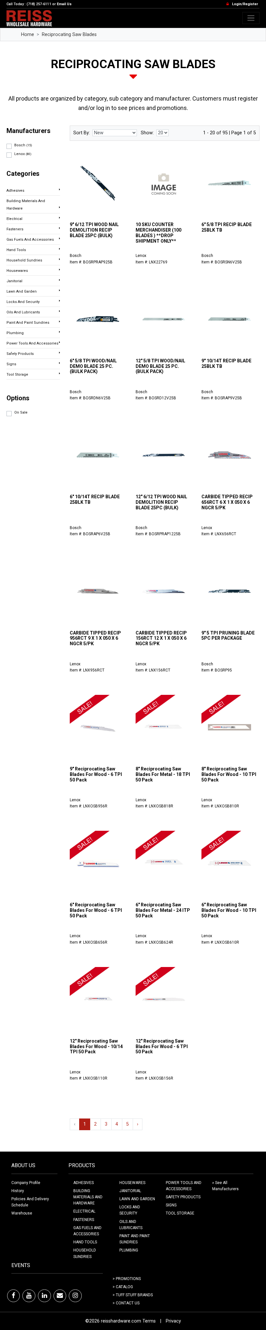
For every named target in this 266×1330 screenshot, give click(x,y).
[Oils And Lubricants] (59, 311)
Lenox (22, 154)
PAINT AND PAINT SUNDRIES (134, 1239)
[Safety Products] (59, 353)
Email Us (64, 4)
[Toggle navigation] (251, 18)
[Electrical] (59, 218)
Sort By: (81, 133)
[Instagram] (75, 1295)
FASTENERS (83, 1219)
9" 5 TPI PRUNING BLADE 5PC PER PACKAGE (228, 635)
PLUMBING (128, 1250)
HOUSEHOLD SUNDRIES (84, 1253)
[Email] (60, 1295)
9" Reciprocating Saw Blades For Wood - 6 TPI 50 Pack (96, 774)
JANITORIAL (130, 1191)
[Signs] (59, 363)
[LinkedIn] (44, 1295)
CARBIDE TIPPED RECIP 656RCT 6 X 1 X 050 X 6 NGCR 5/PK (227, 502)
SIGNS (171, 1205)
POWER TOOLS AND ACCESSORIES (183, 1185)
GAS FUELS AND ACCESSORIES (87, 1231)
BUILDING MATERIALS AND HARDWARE (88, 1197)
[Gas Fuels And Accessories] (59, 238)
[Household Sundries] (59, 259)
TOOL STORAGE (180, 1213)
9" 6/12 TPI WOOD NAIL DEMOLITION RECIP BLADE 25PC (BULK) (94, 230)
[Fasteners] (59, 228)
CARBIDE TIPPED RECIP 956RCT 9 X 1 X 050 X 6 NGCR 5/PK (95, 638)
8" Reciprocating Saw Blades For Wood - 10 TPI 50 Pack (228, 774)
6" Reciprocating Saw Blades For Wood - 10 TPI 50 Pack (228, 910)
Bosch (23, 145)
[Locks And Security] (59, 301)
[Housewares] (59, 269)
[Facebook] (13, 1295)
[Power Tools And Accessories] (59, 342)
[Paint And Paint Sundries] (59, 321)
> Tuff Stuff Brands (133, 1295)
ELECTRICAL (84, 1211)
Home (27, 34)
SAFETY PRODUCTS (183, 1197)
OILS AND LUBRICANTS (130, 1224)
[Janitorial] (59, 280)
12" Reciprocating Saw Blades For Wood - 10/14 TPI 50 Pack (96, 1046)
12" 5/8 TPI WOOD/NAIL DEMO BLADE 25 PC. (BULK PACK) (160, 366)
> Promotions (127, 1278)
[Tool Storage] (59, 373)
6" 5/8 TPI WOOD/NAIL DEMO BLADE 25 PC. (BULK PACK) (93, 366)
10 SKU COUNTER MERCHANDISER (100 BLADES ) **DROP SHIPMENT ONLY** (158, 232)
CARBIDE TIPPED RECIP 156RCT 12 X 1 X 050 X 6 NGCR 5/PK (161, 638)
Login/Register (245, 4)
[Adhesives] (59, 189)
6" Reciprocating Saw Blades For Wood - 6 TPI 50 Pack (96, 910)
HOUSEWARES (132, 1182)
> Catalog (123, 1287)
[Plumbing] (59, 332)
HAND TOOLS (85, 1242)
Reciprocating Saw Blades (69, 34)
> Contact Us (126, 1303)
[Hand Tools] (59, 249)
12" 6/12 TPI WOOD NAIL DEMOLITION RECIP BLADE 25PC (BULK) (161, 502)
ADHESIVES (83, 1182)
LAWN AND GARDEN (137, 1199)
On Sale (21, 412)
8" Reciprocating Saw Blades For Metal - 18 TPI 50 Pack (163, 774)
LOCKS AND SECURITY (129, 1210)
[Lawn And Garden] (59, 290)
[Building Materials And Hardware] (59, 207)
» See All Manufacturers (225, 1185)
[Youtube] (28, 1295)
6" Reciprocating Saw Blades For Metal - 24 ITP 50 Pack (163, 910)
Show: (147, 133)
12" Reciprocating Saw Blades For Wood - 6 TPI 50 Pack (162, 1046)
